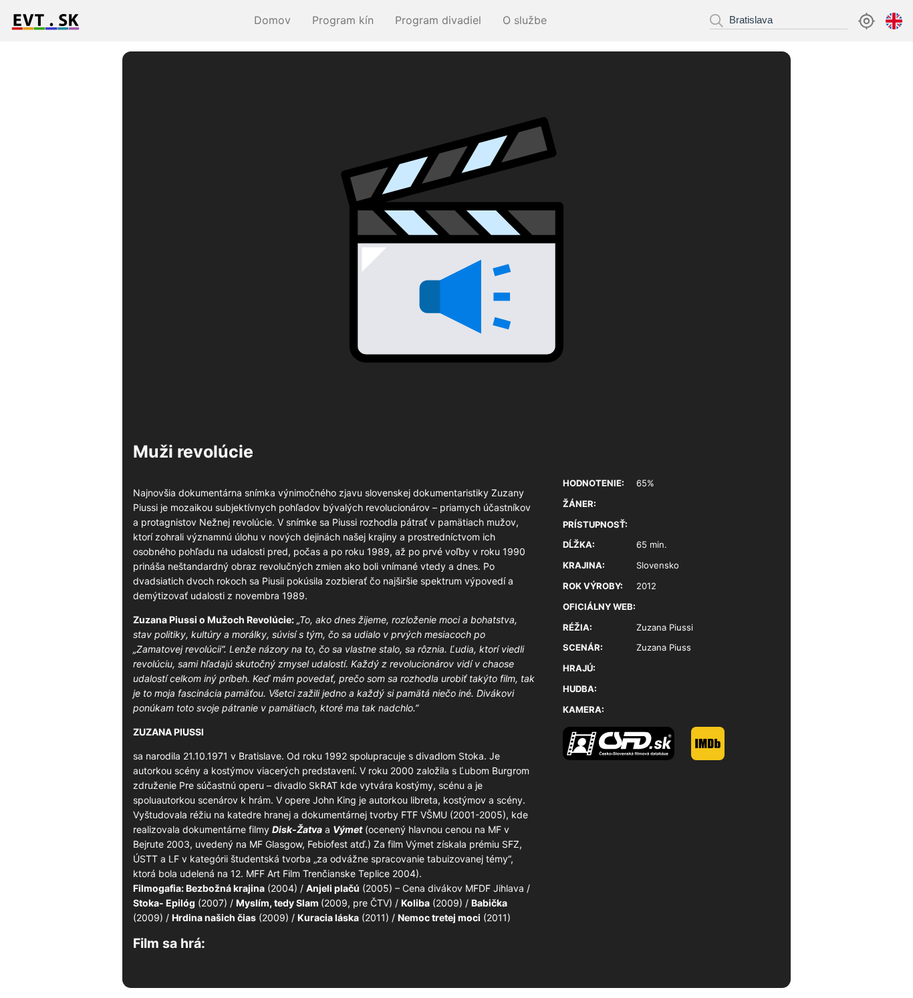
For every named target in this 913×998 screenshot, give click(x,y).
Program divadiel (438, 20)
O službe (525, 20)
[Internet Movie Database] (716, 757)
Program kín (343, 20)
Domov (272, 20)
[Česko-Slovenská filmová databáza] (626, 757)
